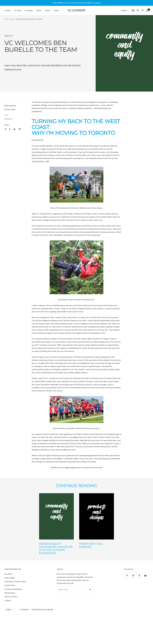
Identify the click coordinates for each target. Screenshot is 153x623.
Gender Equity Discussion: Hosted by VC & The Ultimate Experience (56, 548)
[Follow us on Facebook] (127, 575)
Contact (7, 600)
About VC (8, 36)
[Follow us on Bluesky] (145, 575)
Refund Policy (9, 593)
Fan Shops (29, 10)
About (47, 10)
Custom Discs (9, 585)
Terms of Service (10, 596)
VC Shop (17, 10)
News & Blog (9, 578)
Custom (7, 10)
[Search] (138, 10)
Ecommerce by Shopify (45, 609)
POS (32, 609)
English (123, 10)
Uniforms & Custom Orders (15, 581)
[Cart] (147, 10)
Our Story (8, 574)
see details (96, 3)
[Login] (143, 10)
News (12, 19)
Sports (39, 10)
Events (56, 10)
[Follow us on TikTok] (139, 575)
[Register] (90, 589)
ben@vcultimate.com (72, 467)
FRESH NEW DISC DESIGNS (91, 545)
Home (6, 19)
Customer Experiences (13, 589)
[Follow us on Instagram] (133, 575)
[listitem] (5, 129)
